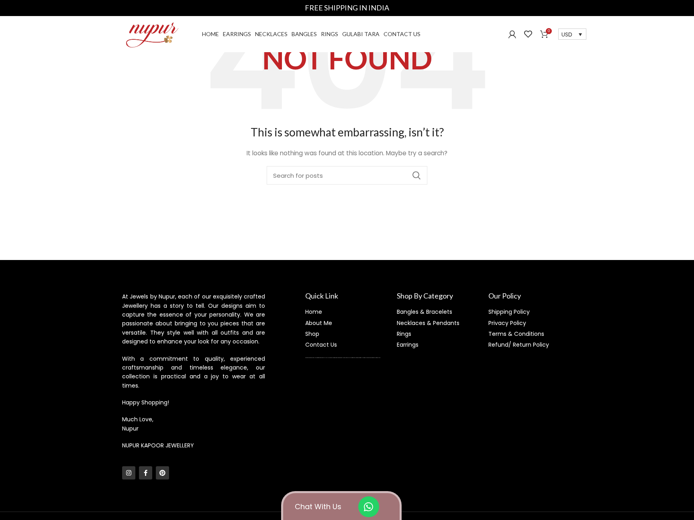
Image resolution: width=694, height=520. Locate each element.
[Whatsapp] (368, 506)
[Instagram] (128, 472)
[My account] (512, 34)
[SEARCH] (416, 175)
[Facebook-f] (145, 472)
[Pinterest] (162, 472)
